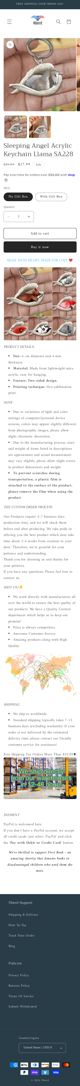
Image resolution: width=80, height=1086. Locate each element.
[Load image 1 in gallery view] (16, 127)
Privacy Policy (19, 975)
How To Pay (17, 925)
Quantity (9, 207)
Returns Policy (19, 986)
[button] (9, 22)
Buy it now (40, 247)
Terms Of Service (21, 996)
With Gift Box (51, 197)
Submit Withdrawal (23, 1007)
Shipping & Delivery (23, 915)
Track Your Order (22, 936)
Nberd (45, 1080)
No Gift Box (18, 197)
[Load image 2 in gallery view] (40, 127)
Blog (12, 946)
